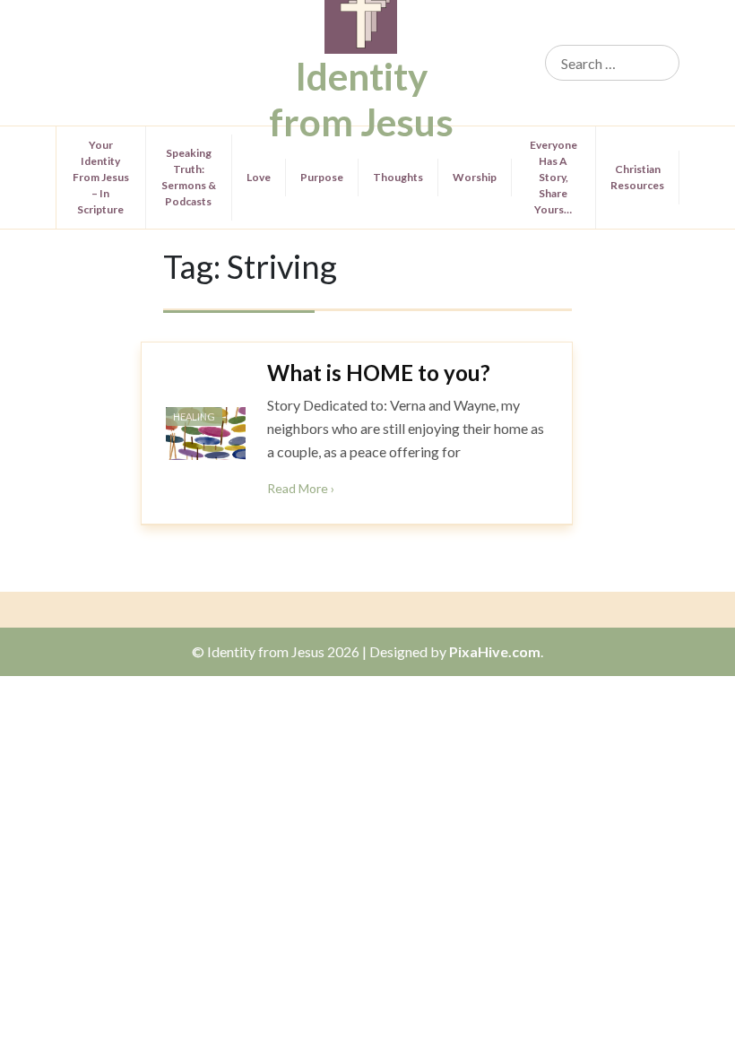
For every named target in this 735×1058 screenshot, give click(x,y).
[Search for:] (612, 63)
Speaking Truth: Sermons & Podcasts (188, 177)
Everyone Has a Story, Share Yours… (553, 177)
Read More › (300, 488)
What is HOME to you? (378, 373)
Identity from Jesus (361, 98)
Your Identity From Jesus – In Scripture (101, 177)
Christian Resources (637, 177)
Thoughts (398, 177)
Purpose (321, 177)
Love (258, 177)
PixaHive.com (494, 651)
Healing (194, 416)
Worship (475, 177)
